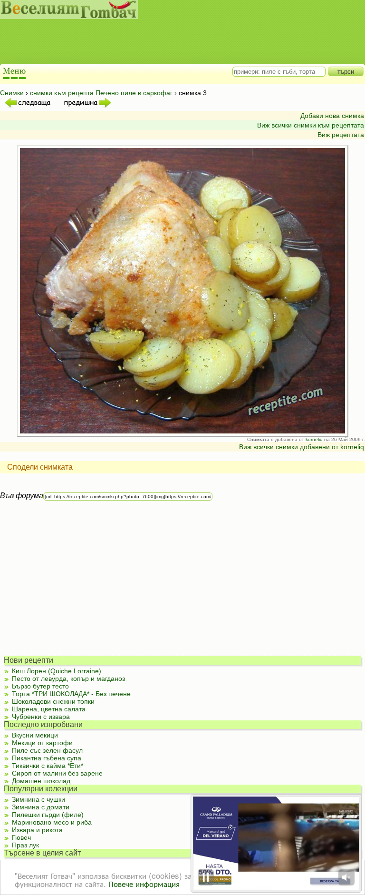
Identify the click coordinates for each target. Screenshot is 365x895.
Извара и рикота (37, 830)
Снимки (12, 93)
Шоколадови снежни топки (53, 701)
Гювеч (21, 837)
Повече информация (144, 883)
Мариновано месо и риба (52, 822)
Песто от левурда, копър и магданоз (68, 678)
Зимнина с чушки (38, 799)
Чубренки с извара (41, 716)
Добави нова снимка (332, 115)
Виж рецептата (340, 134)
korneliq (314, 439)
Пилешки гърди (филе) (48, 814)
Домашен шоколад (41, 781)
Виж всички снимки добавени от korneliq (301, 447)
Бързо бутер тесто (40, 686)
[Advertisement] (173, 42)
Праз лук (25, 845)
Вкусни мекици (35, 735)
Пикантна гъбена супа (46, 758)
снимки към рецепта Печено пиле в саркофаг (101, 93)
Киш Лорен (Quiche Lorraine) (56, 671)
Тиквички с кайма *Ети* (47, 765)
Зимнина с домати (40, 807)
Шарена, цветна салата (49, 709)
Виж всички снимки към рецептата (310, 125)
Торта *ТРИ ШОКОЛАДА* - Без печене (71, 694)
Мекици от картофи (42, 743)
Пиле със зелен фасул (47, 750)
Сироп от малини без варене (57, 773)
